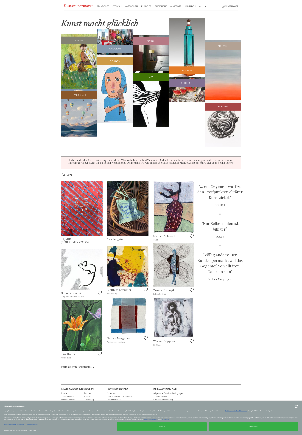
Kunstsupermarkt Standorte (119, 396)
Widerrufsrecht (160, 396)
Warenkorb (230, 6)
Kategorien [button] (131, 6)
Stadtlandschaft (67, 396)
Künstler (146, 6)
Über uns (111, 393)
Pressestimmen (114, 399)
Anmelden (190, 6)
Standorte (103, 6)
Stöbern (116, 6)
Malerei (87, 396)
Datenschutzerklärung (163, 399)
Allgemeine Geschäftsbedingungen (168, 393)
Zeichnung (89, 399)
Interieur (65, 393)
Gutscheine (161, 6)
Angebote (175, 6)
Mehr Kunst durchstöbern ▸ (77, 367)
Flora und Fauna (68, 399)
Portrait (87, 393)
